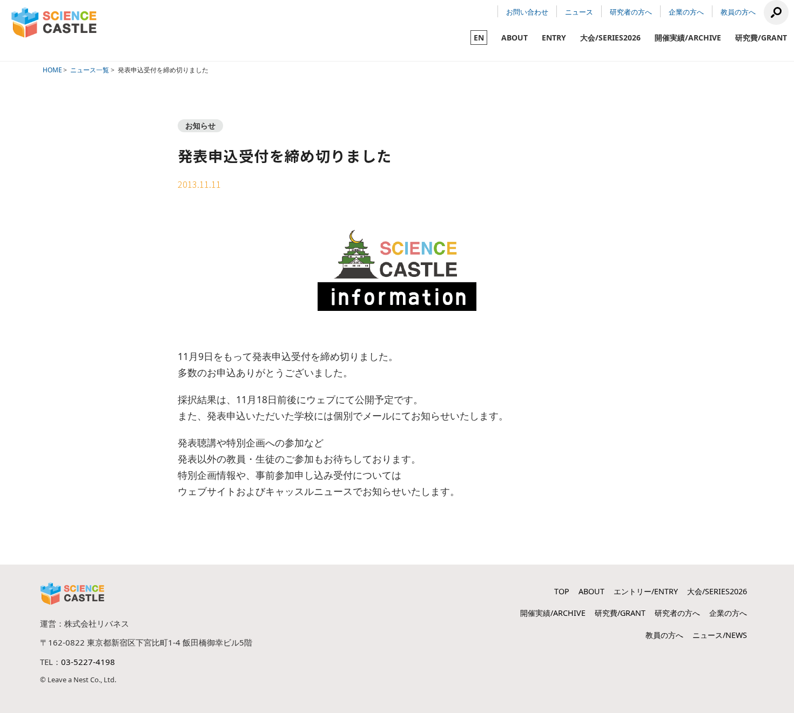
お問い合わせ (527, 12)
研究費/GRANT (761, 37)
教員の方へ (738, 12)
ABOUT (514, 37)
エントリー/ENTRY (646, 591)
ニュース (579, 12)
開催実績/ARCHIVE (688, 37)
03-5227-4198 (88, 661)
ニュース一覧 (89, 69)
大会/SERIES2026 (610, 37)
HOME (52, 69)
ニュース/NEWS (719, 635)
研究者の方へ (631, 12)
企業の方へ (686, 12)
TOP (561, 591)
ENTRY (554, 37)
